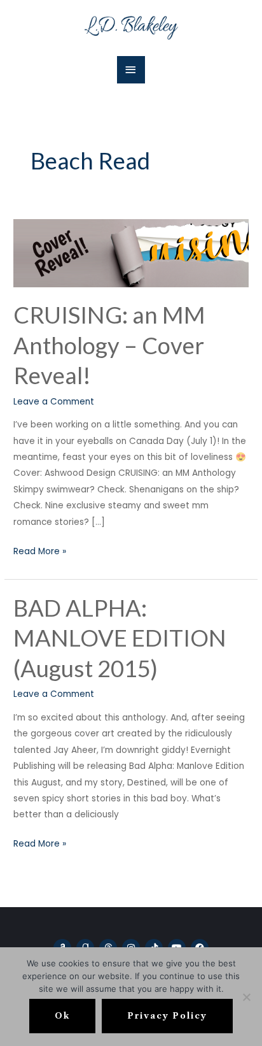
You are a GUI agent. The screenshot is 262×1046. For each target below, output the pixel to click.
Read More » (39, 550)
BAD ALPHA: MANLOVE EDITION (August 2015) (119, 638)
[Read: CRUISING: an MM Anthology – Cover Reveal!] (131, 253)
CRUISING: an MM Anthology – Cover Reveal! (109, 345)
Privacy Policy (167, 1016)
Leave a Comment (53, 402)
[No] (246, 997)
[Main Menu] (131, 69)
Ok (62, 1016)
